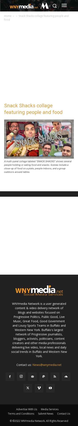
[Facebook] (10, 377)
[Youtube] (50, 388)
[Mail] (32, 377)
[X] (28, 388)
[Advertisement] (39, 63)
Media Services (49, 409)
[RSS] (55, 377)
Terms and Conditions (21, 413)
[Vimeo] (39, 388)
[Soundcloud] (66, 377)
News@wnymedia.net (47, 365)
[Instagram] (21, 376)
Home (7, 16)
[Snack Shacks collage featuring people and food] (39, 157)
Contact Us (63, 413)
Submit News (45, 413)
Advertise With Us (26, 409)
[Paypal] (44, 377)
